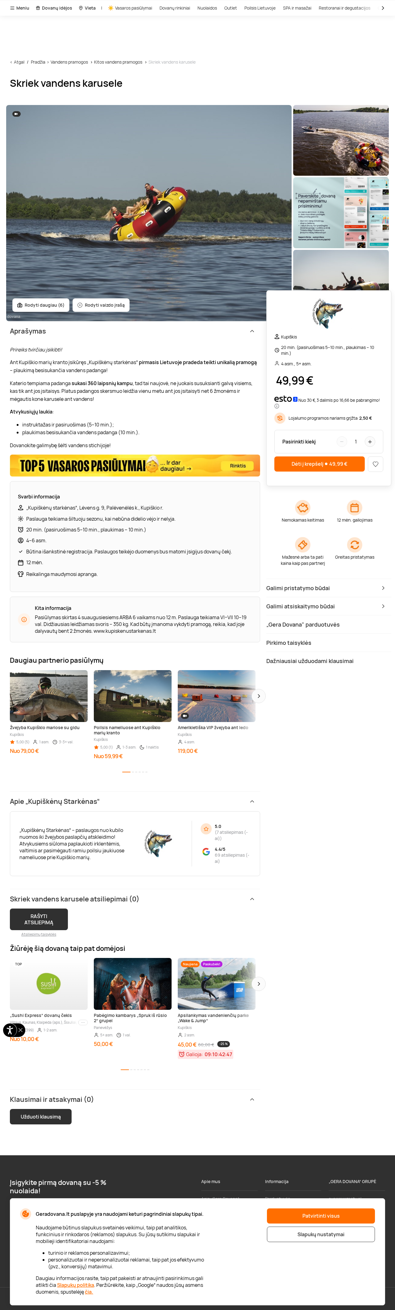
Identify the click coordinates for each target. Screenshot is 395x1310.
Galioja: (194, 1054)
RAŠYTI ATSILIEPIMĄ (38, 919)
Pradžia (38, 62)
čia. (89, 1291)
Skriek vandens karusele (172, 62)
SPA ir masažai (297, 8)
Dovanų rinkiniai (175, 8)
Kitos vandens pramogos (118, 62)
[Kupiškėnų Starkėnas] (329, 314)
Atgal (19, 62)
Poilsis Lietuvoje (260, 8)
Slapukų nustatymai (320, 1234)
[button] (259, 696)
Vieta (90, 8)
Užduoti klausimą (41, 1116)
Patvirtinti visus (321, 1215)
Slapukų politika (75, 1285)
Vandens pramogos (69, 62)
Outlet (230, 8)
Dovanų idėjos (57, 8)
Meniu (22, 8)
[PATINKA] (375, 464)
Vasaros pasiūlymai (133, 8)
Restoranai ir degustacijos (344, 8)
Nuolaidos (207, 8)
